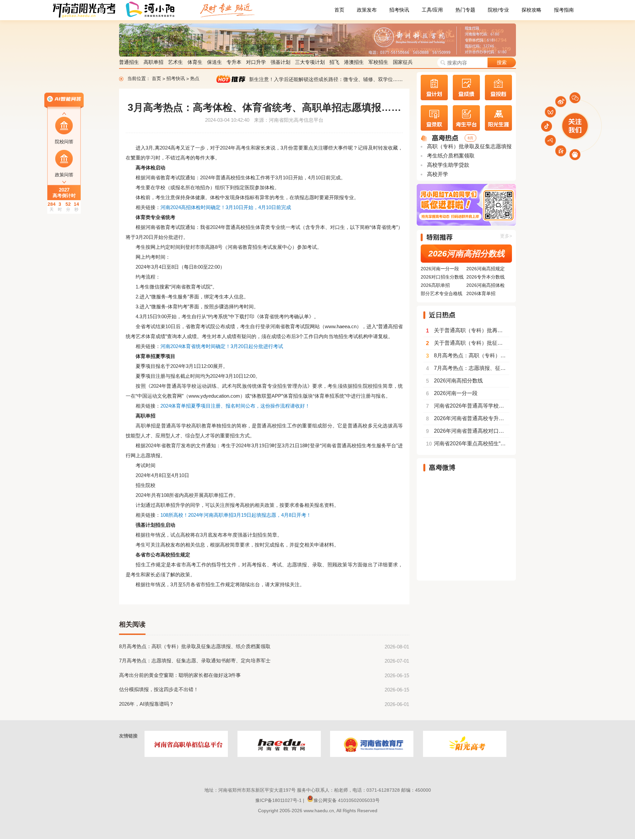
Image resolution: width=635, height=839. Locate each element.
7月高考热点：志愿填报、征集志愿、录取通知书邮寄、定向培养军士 (195, 660)
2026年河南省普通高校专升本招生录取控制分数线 (467, 418)
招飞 (334, 62)
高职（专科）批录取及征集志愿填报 (469, 146)
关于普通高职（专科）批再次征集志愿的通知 (467, 330)
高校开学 (437, 174)
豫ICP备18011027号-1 (278, 800)
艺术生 (175, 62)
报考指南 (564, 10)
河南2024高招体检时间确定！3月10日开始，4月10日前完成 (225, 207)
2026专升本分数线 (485, 277)
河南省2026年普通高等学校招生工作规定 (467, 406)
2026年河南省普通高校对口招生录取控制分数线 (467, 431)
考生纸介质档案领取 (450, 155)
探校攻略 (531, 10)
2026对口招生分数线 (442, 277)
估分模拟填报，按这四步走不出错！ (158, 689)
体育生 (195, 62)
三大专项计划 (310, 62)
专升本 (234, 62)
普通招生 (129, 62)
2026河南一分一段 (440, 268)
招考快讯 (399, 10)
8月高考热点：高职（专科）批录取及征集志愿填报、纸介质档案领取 (195, 646)
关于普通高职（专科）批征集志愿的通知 (467, 343)
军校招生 (378, 62)
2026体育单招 (480, 293)
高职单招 (153, 62)
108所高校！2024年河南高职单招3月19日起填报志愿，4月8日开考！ (235, 515)
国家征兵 (403, 62)
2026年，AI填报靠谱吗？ (146, 704)
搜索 (502, 62)
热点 (194, 78)
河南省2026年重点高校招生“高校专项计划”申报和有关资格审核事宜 (467, 444)
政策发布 (367, 10)
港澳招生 (354, 62)
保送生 (214, 62)
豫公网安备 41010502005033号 (347, 800)
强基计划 (280, 62)
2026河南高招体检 (485, 285)
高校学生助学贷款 (447, 165)
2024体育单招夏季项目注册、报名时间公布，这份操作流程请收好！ (235, 406)
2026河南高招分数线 (466, 253)
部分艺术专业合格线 (441, 293)
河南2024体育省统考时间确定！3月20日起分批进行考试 (221, 346)
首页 (339, 10)
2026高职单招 (435, 285)
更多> (506, 236)
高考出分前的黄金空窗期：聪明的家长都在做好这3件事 (180, 675)
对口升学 (256, 62)
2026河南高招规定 (485, 268)
